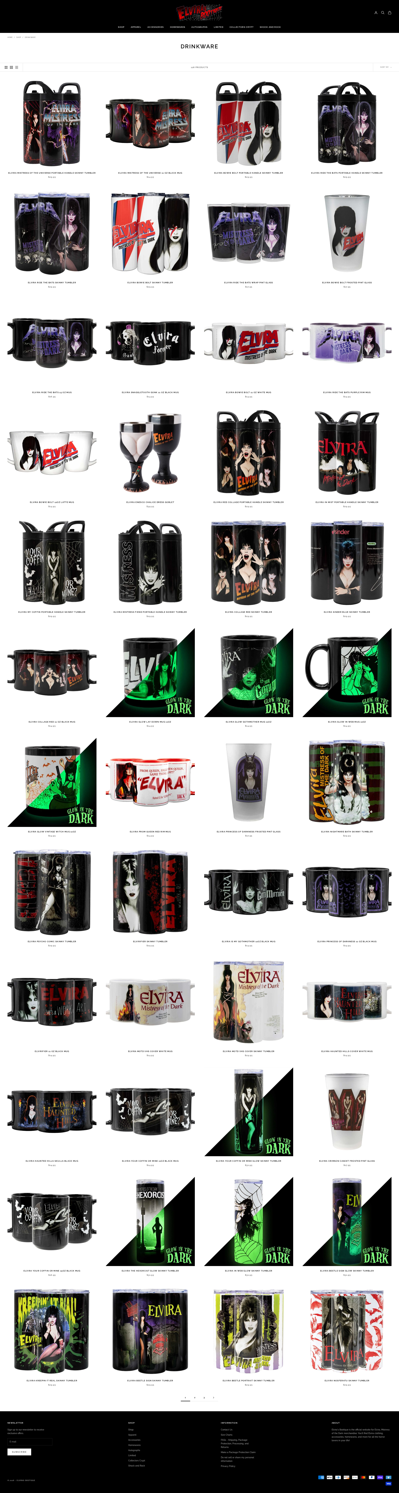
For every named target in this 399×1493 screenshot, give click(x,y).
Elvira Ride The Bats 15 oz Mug (52, 392)
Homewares (177, 27)
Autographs (199, 27)
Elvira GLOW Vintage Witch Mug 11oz (52, 832)
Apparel (136, 27)
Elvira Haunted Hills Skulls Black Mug (52, 1161)
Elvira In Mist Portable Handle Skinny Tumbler (347, 502)
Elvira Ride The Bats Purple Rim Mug (347, 392)
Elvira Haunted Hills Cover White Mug (347, 1051)
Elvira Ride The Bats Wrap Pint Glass (248, 282)
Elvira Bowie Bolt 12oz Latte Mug (52, 502)
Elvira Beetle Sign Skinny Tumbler (150, 1380)
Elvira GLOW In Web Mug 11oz (347, 722)
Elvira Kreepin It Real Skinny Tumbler (52, 1380)
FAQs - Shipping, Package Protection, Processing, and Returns (235, 1443)
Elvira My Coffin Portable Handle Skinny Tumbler (51, 612)
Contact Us (226, 1429)
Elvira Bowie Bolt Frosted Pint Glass (347, 282)
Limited (218, 27)
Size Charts (226, 1435)
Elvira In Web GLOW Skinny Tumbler (248, 1271)
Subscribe (19, 1452)
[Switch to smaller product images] (11, 67)
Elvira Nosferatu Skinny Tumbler (347, 1380)
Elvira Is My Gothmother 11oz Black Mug (248, 941)
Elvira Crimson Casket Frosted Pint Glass (347, 1161)
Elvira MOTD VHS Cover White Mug (150, 1051)
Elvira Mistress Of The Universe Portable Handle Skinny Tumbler (52, 173)
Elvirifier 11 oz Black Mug (52, 1051)
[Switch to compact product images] (16, 67)
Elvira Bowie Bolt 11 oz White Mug (248, 392)
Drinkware (30, 37)
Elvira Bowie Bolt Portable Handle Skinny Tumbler (248, 173)
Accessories (155, 27)
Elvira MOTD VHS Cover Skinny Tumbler (249, 1051)
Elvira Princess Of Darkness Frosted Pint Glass (249, 832)
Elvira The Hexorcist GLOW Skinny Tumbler (150, 1271)
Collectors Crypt (242, 27)
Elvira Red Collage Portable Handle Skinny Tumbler (249, 502)
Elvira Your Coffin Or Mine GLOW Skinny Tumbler (248, 1161)
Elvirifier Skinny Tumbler (150, 941)
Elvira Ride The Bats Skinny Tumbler (52, 282)
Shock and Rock (270, 27)
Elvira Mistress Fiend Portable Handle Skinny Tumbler (150, 612)
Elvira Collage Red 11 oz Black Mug (52, 722)
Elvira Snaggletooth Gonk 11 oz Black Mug (150, 392)
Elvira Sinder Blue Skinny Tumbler (347, 612)
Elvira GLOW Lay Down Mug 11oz (150, 722)
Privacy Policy (228, 1466)
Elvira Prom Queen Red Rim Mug (150, 832)
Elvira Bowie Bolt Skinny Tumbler (150, 282)
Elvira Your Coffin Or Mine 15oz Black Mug (52, 1271)
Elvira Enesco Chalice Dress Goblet (150, 502)
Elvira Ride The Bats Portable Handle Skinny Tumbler (347, 173)
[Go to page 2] (213, 1397)
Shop (121, 27)
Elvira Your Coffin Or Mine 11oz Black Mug (150, 1161)
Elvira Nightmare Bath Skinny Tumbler (347, 832)
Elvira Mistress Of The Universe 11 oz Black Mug (150, 173)
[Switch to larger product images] (6, 67)
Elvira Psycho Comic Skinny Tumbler (52, 941)
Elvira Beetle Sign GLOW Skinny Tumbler (347, 1271)
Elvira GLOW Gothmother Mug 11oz (249, 722)
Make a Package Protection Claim (238, 1452)
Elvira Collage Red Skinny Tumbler (248, 612)
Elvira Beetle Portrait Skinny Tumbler (249, 1380)
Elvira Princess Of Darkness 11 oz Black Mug (347, 941)
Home (10, 37)
